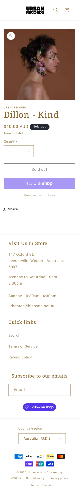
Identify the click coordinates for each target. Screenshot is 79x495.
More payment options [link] (40, 195)
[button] (10, 10)
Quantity (10, 141)
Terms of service (42, 485)
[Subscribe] (64, 390)
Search (14, 335)
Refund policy (20, 357)
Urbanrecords (37, 472)
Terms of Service (23, 346)
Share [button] (13, 209)
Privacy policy (59, 478)
